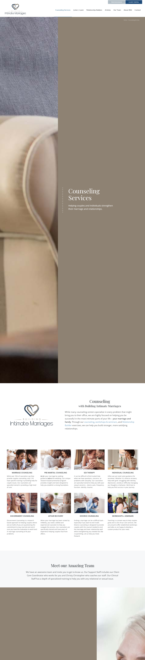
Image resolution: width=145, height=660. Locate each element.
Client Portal (134, 2)
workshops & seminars (106, 422)
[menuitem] (63, 10)
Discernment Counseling (22, 516)
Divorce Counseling (89, 516)
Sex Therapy (89, 473)
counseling (89, 422)
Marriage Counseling (22, 473)
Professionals (116, 2)
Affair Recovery (55, 516)
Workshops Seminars (123, 516)
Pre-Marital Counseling (55, 473)
